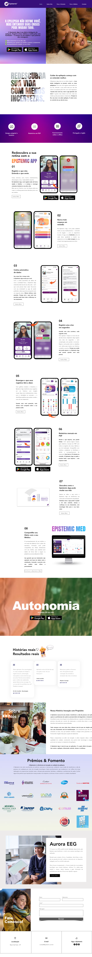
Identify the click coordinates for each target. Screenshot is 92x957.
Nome (40, 897)
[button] (47, 504)
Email (40, 903)
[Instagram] (79, 944)
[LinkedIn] (77, 944)
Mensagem (41, 908)
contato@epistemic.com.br (46, 944)
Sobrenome (65, 897)
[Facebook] (74, 944)
